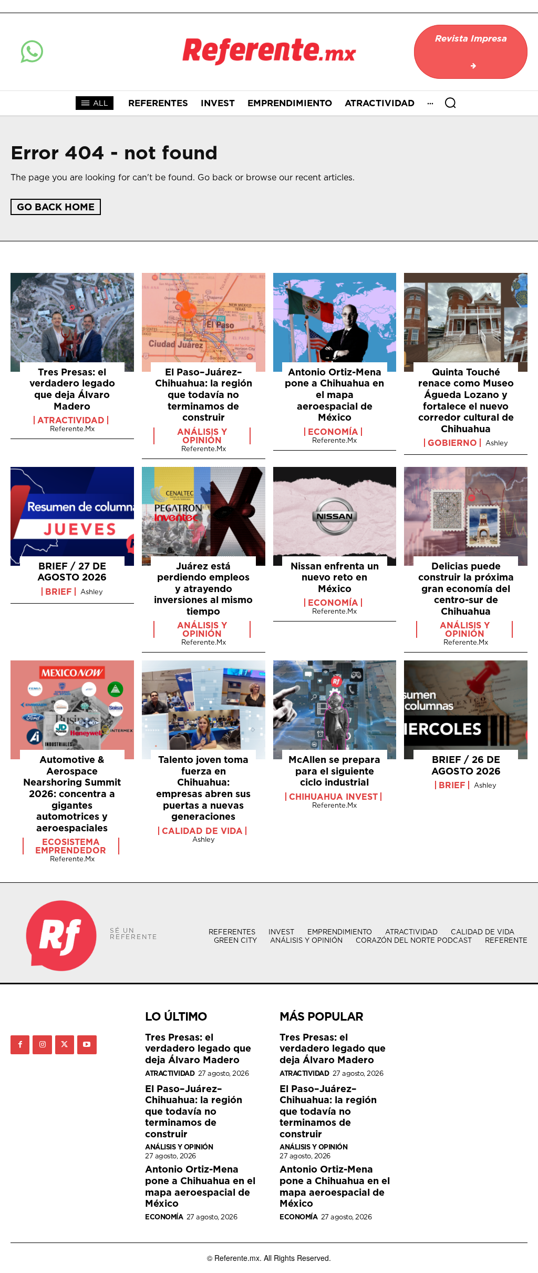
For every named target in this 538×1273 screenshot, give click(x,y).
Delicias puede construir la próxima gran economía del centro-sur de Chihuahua (466, 588)
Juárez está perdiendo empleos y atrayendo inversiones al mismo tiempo (203, 588)
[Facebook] (20, 1044)
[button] (450, 102)
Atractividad (71, 420)
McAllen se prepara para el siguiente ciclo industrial (334, 771)
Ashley (496, 442)
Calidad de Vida (202, 831)
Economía (333, 431)
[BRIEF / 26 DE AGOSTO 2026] (465, 709)
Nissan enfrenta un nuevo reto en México (335, 577)
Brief (58, 591)
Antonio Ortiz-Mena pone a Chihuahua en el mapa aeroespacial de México (334, 394)
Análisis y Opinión (202, 435)
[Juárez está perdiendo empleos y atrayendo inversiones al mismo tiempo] (203, 516)
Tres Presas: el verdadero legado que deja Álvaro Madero (72, 389)
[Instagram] (42, 1044)
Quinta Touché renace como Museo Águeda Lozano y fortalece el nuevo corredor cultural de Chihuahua (466, 400)
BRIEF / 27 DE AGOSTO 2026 (72, 571)
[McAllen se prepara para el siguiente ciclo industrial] (335, 709)
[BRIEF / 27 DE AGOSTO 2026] (72, 516)
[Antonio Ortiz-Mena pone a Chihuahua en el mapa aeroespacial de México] (335, 322)
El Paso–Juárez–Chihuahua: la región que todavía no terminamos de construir (203, 394)
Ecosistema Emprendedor (70, 846)
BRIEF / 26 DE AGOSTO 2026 (466, 765)
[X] (64, 1044)
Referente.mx (72, 428)
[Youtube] (86, 1044)
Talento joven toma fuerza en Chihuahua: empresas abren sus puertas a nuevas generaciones (203, 788)
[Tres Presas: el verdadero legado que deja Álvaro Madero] (72, 322)
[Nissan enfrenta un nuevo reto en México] (335, 516)
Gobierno (452, 443)
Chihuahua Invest (333, 796)
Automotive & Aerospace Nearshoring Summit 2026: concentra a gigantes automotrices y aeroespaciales (72, 793)
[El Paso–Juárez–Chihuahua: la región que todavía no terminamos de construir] (203, 322)
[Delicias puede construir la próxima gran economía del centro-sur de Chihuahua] (465, 516)
